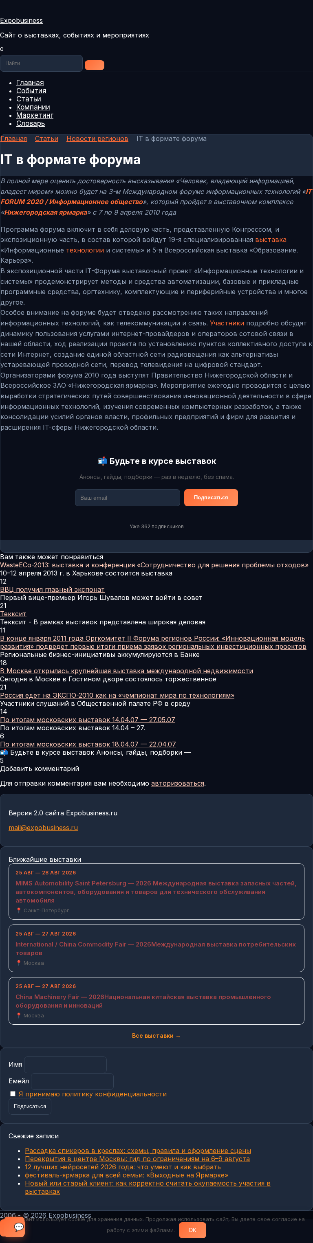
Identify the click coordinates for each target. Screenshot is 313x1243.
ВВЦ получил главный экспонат (52, 589)
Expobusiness (21, 20)
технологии (85, 250)
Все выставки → (156, 1035)
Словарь (30, 123)
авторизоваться (177, 783)
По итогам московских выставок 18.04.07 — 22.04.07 (88, 744)
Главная (30, 83)
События (31, 91)
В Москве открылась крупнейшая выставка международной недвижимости (126, 671)
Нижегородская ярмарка (45, 212)
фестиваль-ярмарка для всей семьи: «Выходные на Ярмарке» (126, 1175)
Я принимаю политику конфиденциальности (93, 1094)
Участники (227, 323)
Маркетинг (34, 115)
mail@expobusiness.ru (43, 828)
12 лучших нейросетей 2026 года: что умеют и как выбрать (123, 1167)
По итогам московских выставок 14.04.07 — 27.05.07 (87, 720)
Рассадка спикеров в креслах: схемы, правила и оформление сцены (138, 1150)
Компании (33, 107)
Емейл (19, 1081)
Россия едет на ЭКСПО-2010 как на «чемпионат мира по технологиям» (117, 695)
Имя (15, 1064)
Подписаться (211, 497)
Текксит (13, 614)
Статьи (28, 99)
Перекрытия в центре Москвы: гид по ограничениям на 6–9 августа (137, 1159)
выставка (271, 239)
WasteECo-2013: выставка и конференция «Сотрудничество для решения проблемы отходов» (154, 565)
